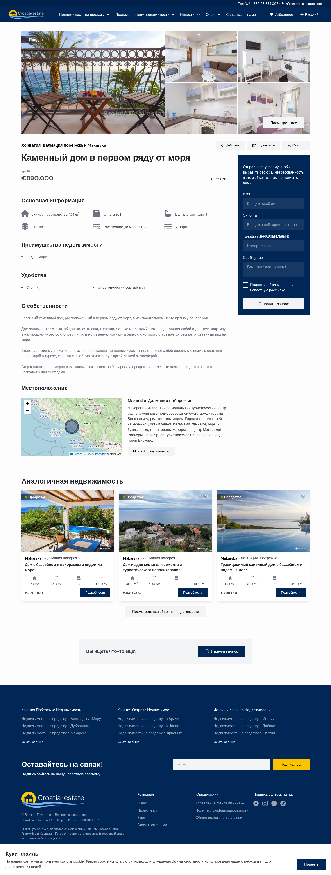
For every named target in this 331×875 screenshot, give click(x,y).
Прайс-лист (147, 810)
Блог (141, 818)
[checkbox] (245, 285)
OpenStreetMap (96, 454)
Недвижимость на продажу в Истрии (244, 719)
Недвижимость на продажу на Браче (148, 719)
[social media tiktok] (283, 803)
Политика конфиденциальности (221, 810)
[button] (93, 82)
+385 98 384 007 (88, 820)
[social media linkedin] (274, 803)
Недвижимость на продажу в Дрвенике (150, 733)
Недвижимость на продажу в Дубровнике (56, 726)
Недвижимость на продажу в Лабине (244, 726)
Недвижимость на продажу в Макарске (53, 733)
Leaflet (77, 454)
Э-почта (250, 215)
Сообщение (253, 257)
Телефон (266, 236)
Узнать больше (32, 742)
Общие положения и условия (219, 818)
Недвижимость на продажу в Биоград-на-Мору (61, 719)
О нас (142, 803)
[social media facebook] (256, 803)
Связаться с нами (152, 825)
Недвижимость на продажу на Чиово (148, 726)
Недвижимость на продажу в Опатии (244, 733)
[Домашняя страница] (27, 14)
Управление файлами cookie (219, 803)
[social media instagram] (265, 803)
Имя (246, 194)
